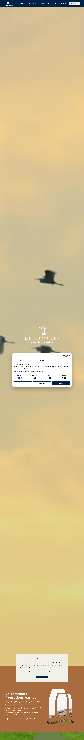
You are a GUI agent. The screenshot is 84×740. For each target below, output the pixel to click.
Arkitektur (54, 3)
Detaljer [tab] (42, 360)
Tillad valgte (42, 383)
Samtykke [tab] (22, 360)
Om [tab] (61, 360)
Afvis (23, 383)
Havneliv (36, 3)
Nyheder (63, 3)
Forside (21, 3)
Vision (29, 3)
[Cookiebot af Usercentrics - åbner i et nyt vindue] (64, 356)
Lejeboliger (45, 3)
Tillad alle (61, 383)
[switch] (34, 378)
